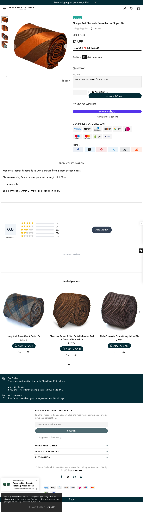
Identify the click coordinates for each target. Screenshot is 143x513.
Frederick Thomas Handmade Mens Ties (21, 8)
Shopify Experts (68, 470)
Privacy (57, 437)
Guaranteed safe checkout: (89, 123)
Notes (76, 74)
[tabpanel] (24, 324)
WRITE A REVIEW (101, 230)
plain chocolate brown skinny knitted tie (119, 336)
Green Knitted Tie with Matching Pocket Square (23, 484)
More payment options (107, 116)
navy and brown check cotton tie (24, 336)
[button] (107, 28)
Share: (76, 145)
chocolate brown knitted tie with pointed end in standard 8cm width (72, 338)
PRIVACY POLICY (36, 506)
